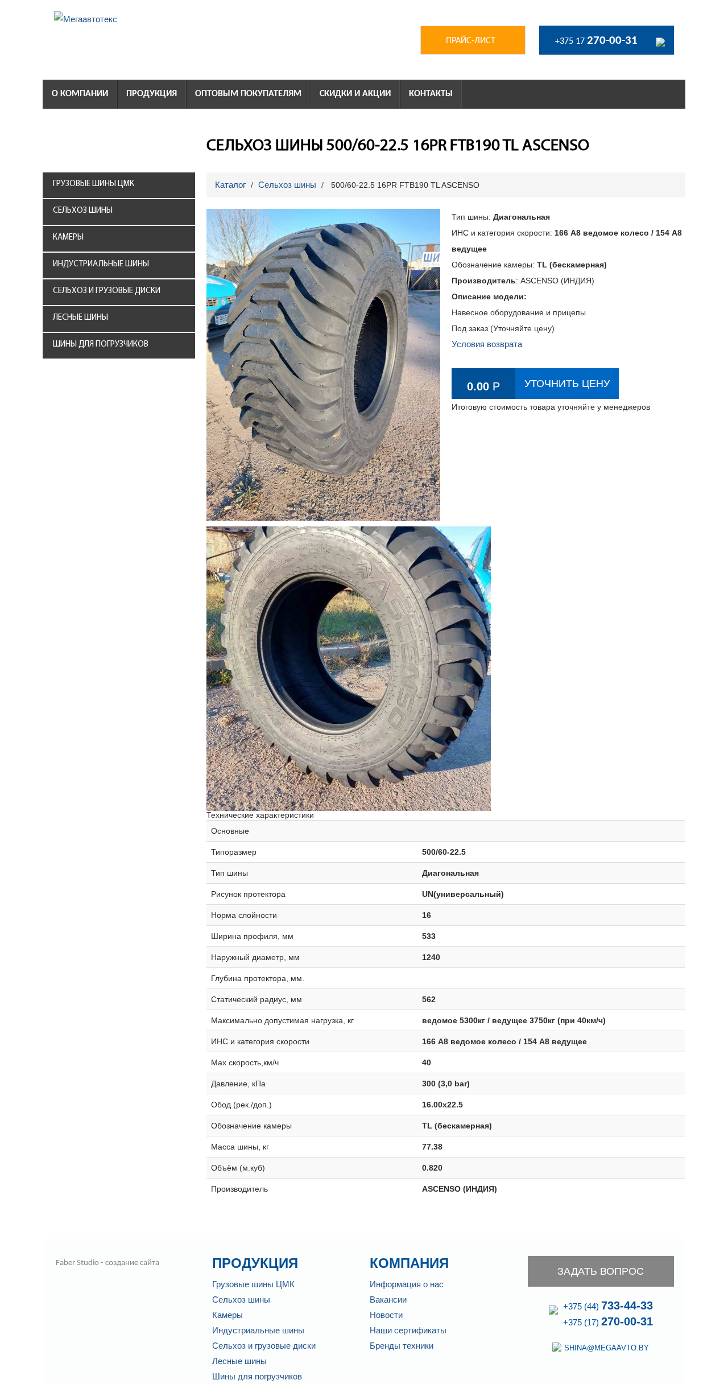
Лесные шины (80, 318)
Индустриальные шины (101, 264)
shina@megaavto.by (606, 1348)
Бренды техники (401, 1345)
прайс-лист (470, 41)
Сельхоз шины (83, 211)
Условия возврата (487, 344)
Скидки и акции (355, 93)
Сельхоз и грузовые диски (106, 291)
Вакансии (388, 1299)
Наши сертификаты (408, 1330)
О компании (80, 93)
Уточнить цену (567, 383)
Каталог (230, 185)
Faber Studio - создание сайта (106, 1263)
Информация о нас (407, 1284)
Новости (386, 1315)
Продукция (151, 93)
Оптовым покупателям (248, 93)
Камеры (68, 237)
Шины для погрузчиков (100, 344)
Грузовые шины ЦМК (93, 184)
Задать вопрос (600, 1271)
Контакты (431, 93)
